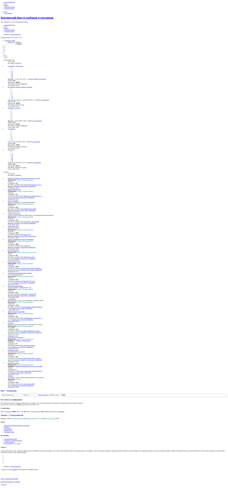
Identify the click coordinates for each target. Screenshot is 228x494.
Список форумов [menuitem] (9, 25)
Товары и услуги (13, 336)
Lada (22, 105)
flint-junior (11, 258)
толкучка (10, 323)
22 (12, 72)
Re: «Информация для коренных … (32, 318)
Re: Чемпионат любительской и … (31, 196)
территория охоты (13, 226)
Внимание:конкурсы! (14, 189)
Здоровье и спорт (13, 350)
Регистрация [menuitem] (8, 13)
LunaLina (24, 146)
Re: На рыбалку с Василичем (30, 221)
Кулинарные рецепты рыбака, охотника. (20, 87)
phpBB (14, 469)
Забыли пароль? (43, 395)
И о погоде (11, 150)
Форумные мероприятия (15, 286)
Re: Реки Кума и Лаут (27, 257)
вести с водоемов (13, 201)
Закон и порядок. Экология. (16, 311)
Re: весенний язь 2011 (28, 384)
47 (12, 156)
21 (12, 71)
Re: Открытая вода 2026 (28, 209)
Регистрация (12, 391)
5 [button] (4, 52)
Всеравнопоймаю (28, 180)
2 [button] (4, 47)
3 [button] (4, 49)
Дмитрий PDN (51, 418)
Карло (10, 347)
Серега (10, 385)
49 (12, 159)
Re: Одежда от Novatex (28, 345)
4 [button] (4, 50)
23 (12, 74)
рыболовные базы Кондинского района (20, 273)
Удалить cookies (9, 442)
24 (12, 76)
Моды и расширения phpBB (9, 479)
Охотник (10, 283)
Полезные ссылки (13, 363)
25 (12, 77)
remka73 (19, 180)
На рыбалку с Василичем (15, 66)
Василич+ (11, 79)
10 (12, 96)
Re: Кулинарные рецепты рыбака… (32, 307)
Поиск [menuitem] (6, 28)
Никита (10, 141)
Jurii (35, 252)
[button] (9, 40)
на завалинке (45, 100)
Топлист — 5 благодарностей (12, 415)
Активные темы (9, 432)
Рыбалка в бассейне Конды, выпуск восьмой (28, 366)
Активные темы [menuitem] (9, 31)
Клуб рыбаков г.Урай (14, 262)
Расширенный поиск (10, 439)
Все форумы (8, 429)
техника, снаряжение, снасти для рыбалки (20, 239)
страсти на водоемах (40, 79)
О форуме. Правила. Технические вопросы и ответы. (24, 178)
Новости (7, 427)
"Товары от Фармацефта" (23, 340)
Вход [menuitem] (5, 11)
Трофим (10, 162)
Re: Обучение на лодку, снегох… (31, 358)
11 (12, 98)
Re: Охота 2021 (26, 234)
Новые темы (8, 430)
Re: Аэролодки (25, 246)
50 (12, 161)
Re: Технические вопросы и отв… (31, 184)
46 (12, 154)
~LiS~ (9, 319)
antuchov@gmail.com (14, 270)
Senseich (10, 197)
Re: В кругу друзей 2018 (28, 294)
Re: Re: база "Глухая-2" (28, 281)
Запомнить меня (54, 395)
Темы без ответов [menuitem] (9, 30)
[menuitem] (9, 2)
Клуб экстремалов (13, 250)
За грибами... (12, 129)
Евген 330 (30, 418)
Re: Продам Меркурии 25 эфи (30, 331)
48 (12, 158)
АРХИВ (10, 376)
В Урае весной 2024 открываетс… (31, 268)
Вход (2, 391)
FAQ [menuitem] (5, 26)
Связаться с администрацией (13, 440)
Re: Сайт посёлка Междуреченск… (32, 371)
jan (9, 372)
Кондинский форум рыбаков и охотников (27, 17)
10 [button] (5, 55)
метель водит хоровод (14, 100)
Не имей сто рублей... (14, 108)
